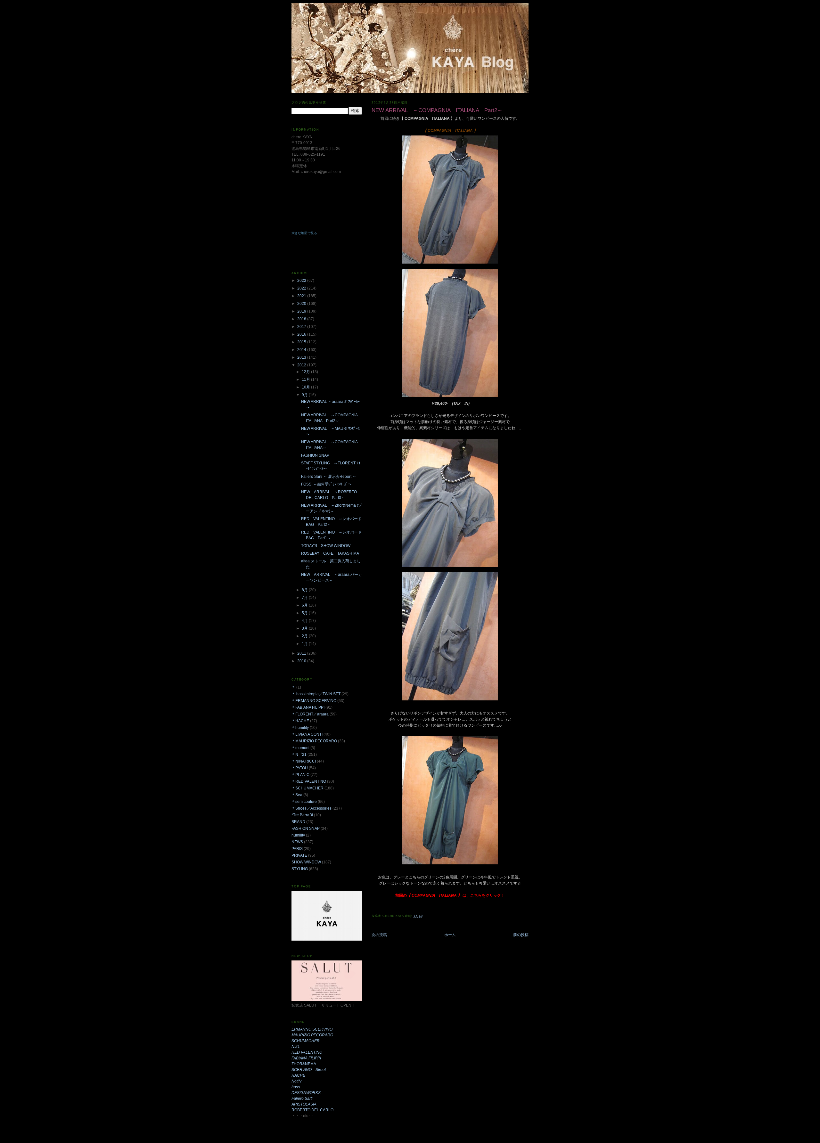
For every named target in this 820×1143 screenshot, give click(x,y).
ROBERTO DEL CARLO (312, 1110)
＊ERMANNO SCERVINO (313, 700)
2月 (305, 636)
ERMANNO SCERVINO (311, 1029)
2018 (302, 319)
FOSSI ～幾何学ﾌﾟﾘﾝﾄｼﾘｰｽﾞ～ (326, 484)
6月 (305, 605)
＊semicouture (304, 801)
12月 (306, 372)
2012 (302, 365)
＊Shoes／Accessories (311, 808)
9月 (305, 395)
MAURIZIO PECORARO (312, 1035)
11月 (306, 379)
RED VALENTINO (306, 1052)
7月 (305, 597)
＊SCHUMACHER (307, 788)
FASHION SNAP (315, 455)
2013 (302, 357)
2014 (302, 349)
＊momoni (300, 748)
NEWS (297, 842)
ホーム (450, 935)
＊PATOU (299, 768)
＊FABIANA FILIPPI (307, 707)
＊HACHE (300, 721)
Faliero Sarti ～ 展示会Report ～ (328, 476)
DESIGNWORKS (306, 1092)
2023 (302, 280)
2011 (302, 653)
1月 (305, 643)
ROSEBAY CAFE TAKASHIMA (330, 553)
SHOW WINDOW (306, 862)
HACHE (298, 1075)
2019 (302, 311)
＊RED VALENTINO (308, 781)
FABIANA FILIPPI (306, 1058)
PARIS (297, 848)
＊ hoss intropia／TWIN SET (315, 694)
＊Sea (296, 795)
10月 (306, 387)
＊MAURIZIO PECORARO (314, 741)
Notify (296, 1081)
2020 (302, 303)
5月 (305, 613)
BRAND (298, 822)
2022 (302, 288)
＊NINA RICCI (303, 761)
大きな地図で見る (304, 233)
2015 (302, 342)
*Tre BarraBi (302, 815)
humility (298, 835)
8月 (305, 590)
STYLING (299, 869)
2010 (302, 661)
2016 (302, 334)
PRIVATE (299, 855)
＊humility (300, 727)
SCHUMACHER (305, 1041)
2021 (302, 296)
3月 (305, 628)
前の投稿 (521, 935)
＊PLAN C (300, 774)
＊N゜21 (299, 754)
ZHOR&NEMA (303, 1064)
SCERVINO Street (308, 1069)
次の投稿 (379, 935)
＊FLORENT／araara (310, 714)
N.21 (295, 1046)
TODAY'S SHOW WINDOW (325, 545)
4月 (305, 620)
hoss (295, 1087)
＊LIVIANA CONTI (307, 734)
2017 (302, 326)
